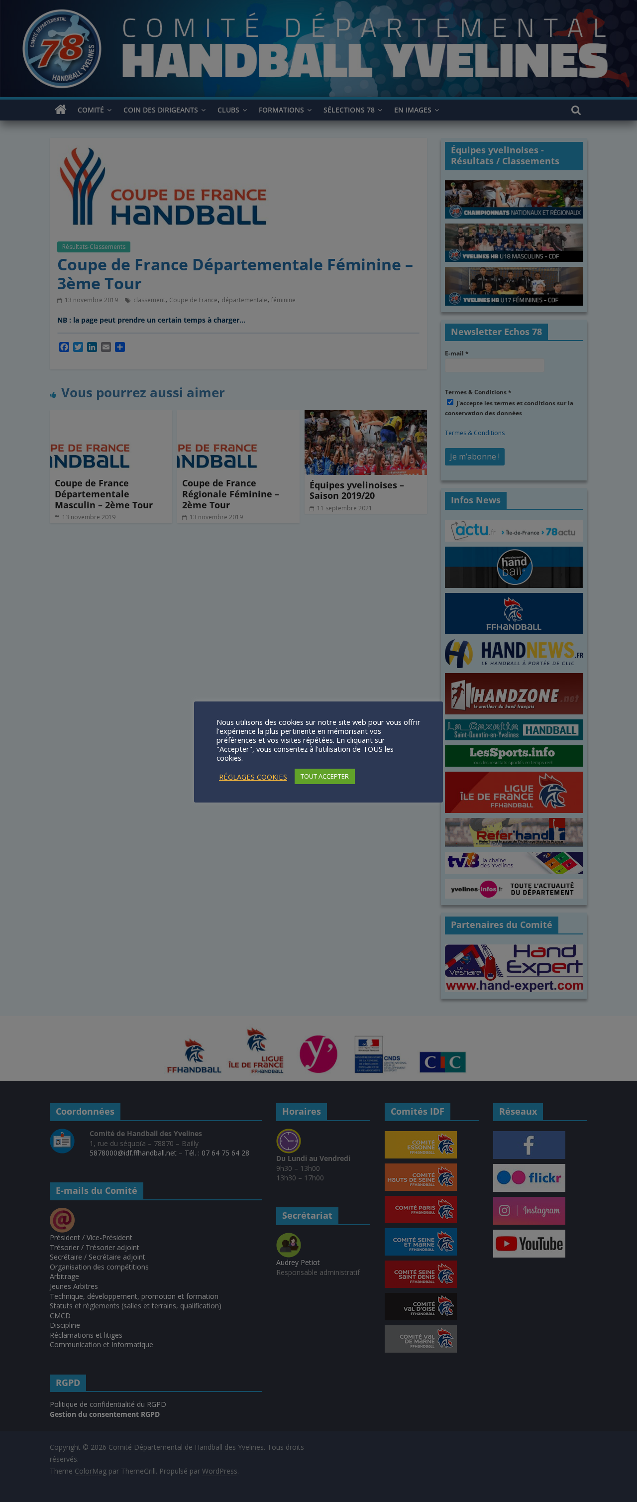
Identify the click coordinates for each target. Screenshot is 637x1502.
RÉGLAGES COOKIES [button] (253, 776)
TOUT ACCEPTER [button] (325, 776)
